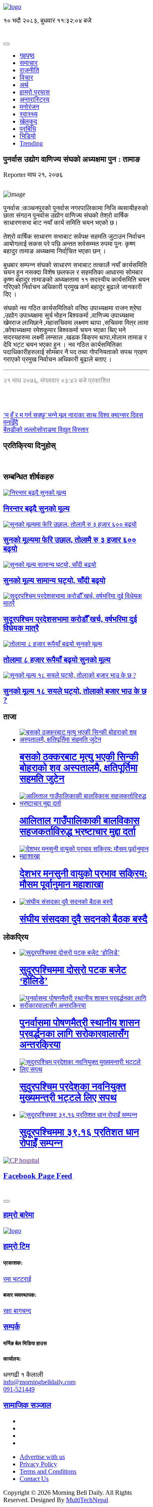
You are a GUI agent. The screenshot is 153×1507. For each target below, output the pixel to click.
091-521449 (19, 1389)
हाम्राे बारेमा (18, 1215)
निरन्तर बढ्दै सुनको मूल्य (36, 508)
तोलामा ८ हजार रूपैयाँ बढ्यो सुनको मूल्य (57, 660)
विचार (26, 77)
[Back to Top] (6, 1201)
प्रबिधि (28, 128)
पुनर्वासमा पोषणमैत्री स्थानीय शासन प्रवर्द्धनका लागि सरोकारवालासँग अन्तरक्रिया (80, 1033)
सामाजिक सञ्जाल (27, 1405)
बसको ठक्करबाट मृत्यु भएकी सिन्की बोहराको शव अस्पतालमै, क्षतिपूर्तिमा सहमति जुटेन (79, 767)
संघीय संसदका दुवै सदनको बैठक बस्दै (83, 919)
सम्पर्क (11, 1326)
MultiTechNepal (87, 1499)
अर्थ (24, 84)
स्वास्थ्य (29, 114)
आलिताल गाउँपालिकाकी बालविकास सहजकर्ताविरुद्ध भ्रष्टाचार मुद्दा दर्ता (80, 826)
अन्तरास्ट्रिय (34, 99)
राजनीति (29, 70)
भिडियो (28, 136)
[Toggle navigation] (6, 44)
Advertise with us (42, 1456)
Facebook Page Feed (37, 1176)
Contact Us (34, 1478)
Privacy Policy (38, 1464)
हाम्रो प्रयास (35, 92)
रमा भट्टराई (17, 1279)
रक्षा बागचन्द (17, 1310)
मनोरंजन (29, 106)
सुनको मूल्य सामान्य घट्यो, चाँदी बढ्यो (54, 580)
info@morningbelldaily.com (39, 1382)
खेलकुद (28, 121)
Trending (31, 143)
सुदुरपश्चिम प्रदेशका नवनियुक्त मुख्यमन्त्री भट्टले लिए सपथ (73, 1092)
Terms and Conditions (48, 1471)
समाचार (29, 62)
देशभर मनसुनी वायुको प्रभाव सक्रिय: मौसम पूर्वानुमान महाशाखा (83, 879)
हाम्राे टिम (16, 1246)
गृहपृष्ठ (27, 55)
